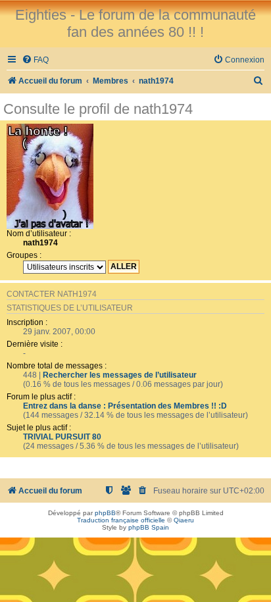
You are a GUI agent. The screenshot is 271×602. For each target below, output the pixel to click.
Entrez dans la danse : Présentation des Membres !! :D (125, 406)
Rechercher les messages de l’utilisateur (120, 375)
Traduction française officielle (121, 520)
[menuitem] (35, 60)
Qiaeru (184, 520)
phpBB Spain (148, 527)
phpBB (105, 512)
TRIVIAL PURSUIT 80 (62, 436)
